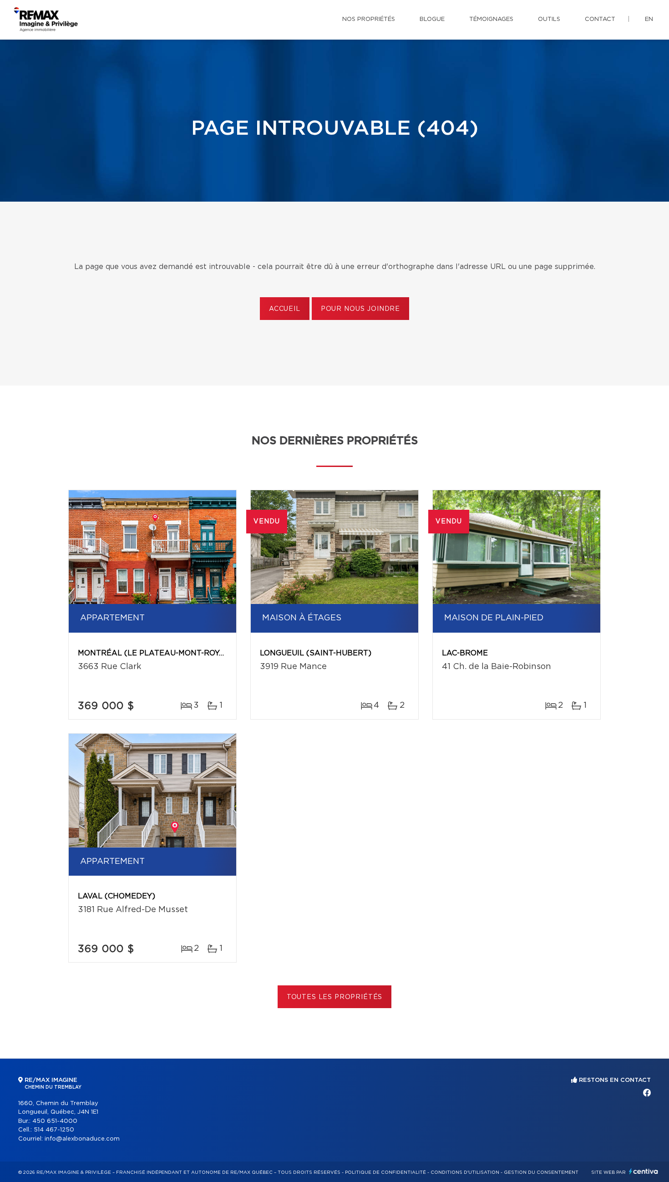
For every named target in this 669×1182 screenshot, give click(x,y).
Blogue (432, 19)
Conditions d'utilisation (465, 1172)
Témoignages (491, 19)
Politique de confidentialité (385, 1172)
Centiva (643, 1171)
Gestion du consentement (541, 1172)
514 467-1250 (54, 1130)
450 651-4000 (54, 1121)
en (649, 19)
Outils (549, 19)
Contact (600, 19)
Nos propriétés (368, 19)
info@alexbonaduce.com (82, 1139)
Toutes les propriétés (335, 997)
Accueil (284, 309)
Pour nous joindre (360, 309)
